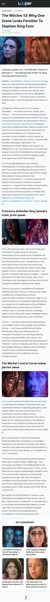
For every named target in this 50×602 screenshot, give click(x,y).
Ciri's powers (8, 401)
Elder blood (34, 401)
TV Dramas (18, 11)
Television (6, 11)
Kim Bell (7, 31)
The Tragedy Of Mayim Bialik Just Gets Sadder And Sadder (36, 552)
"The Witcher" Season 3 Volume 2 (26, 81)
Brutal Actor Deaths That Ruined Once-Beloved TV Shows (12, 584)
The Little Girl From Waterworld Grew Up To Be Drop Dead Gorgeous (36, 584)
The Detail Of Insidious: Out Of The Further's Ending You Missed (12, 552)
